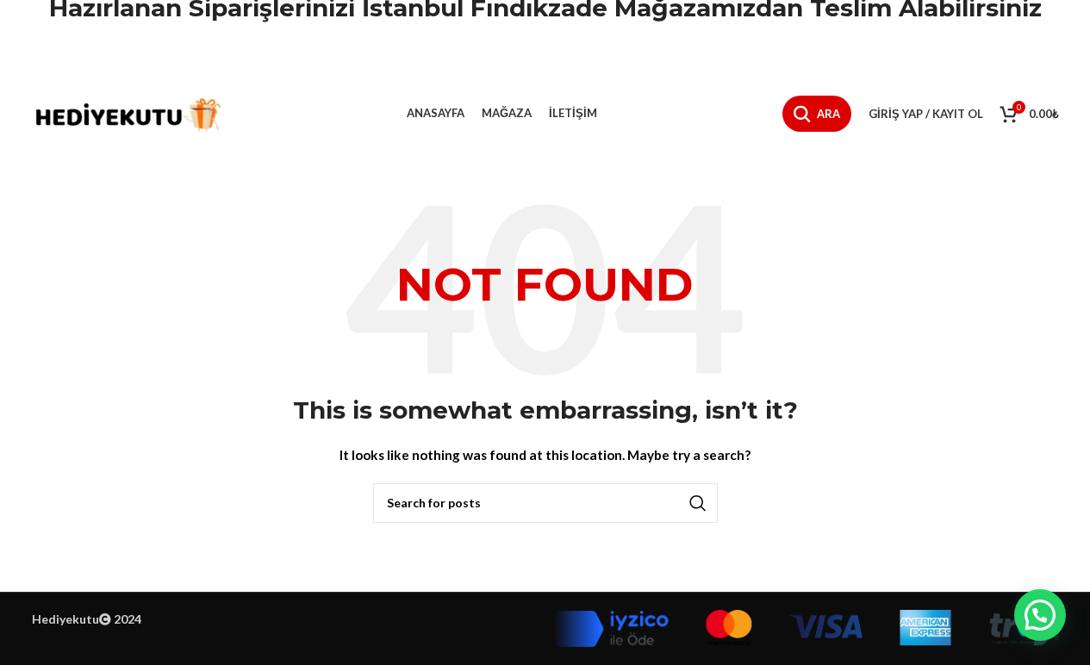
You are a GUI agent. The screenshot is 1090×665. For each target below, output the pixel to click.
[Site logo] (126, 112)
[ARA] (698, 503)
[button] (1040, 615)
